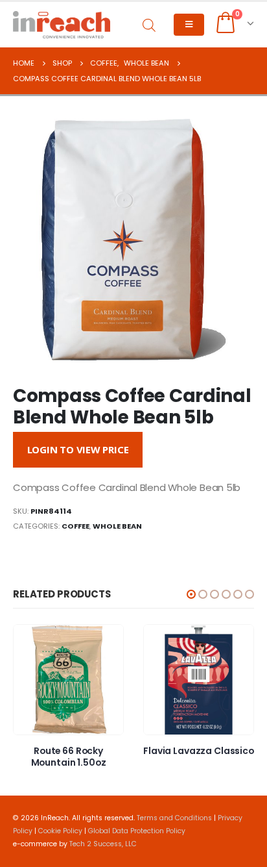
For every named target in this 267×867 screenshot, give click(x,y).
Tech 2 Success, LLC (103, 844)
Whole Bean (117, 526)
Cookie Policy (60, 831)
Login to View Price (78, 449)
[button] (191, 594)
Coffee (75, 526)
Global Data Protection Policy (136, 831)
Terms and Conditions (174, 818)
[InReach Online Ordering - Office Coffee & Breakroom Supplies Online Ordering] (61, 24)
